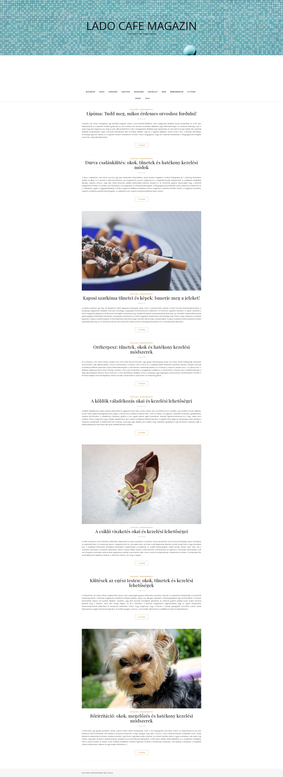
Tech (147, 98)
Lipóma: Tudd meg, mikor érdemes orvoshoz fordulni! (141, 113)
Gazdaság (139, 92)
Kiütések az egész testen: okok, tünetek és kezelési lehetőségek (141, 582)
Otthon (191, 92)
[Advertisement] (141, 71)
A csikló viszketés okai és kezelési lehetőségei (141, 531)
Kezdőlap (90, 92)
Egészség (113, 92)
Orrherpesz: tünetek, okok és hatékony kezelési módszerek (141, 349)
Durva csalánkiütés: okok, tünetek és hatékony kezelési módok (141, 164)
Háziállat (153, 92)
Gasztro (125, 92)
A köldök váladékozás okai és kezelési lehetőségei (141, 401)
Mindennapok (176, 92)
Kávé (164, 92)
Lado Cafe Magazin (141, 25)
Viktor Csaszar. (108, 773)
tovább (141, 145)
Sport (138, 98)
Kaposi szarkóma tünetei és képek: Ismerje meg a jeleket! (141, 298)
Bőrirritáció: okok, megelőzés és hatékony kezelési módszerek (141, 718)
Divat (102, 92)
